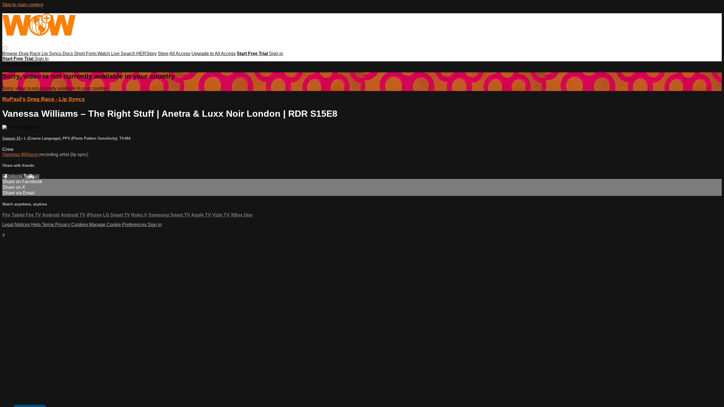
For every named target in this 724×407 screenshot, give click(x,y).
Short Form (86, 53)
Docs (68, 53)
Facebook (12, 176)
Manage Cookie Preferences (118, 224)
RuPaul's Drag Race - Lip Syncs (43, 99)
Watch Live (109, 53)
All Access (179, 53)
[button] (5, 48)
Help (36, 224)
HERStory (146, 53)
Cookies (80, 224)
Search (128, 53)
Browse (10, 53)
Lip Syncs (52, 53)
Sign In (42, 58)
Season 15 (11, 138)
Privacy (63, 224)
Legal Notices (16, 224)
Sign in (276, 53)
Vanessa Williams (20, 154)
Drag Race (30, 53)
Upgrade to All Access (213, 53)
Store (163, 53)
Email (33, 176)
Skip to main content (22, 4)
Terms (48, 224)
